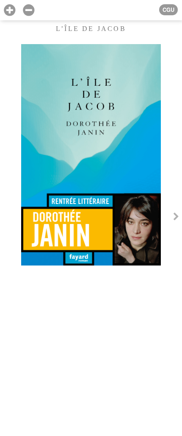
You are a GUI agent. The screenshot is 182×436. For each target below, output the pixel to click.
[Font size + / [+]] (9, 10)
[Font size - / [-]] (28, 10)
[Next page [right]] (176, 218)
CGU (168, 10)
